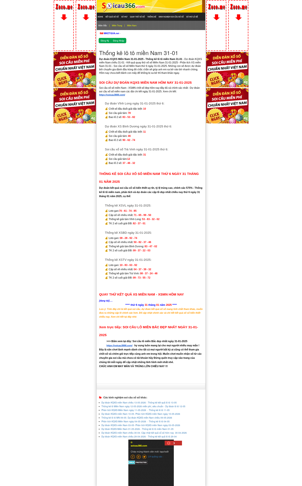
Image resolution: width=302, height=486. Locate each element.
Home (100, 17)
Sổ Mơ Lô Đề (192, 17)
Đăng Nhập (118, 40)
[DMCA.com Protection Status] (137, 462)
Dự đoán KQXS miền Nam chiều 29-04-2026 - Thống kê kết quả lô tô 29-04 (139, 436)
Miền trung (117, 25)
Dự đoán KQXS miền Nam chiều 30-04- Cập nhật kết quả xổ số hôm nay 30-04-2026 (144, 432)
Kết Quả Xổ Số (112, 17)
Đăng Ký (105, 40)
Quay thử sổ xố (137, 17)
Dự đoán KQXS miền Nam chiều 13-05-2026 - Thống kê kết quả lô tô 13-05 (139, 402)
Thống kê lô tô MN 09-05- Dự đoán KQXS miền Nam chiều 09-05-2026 (136, 417)
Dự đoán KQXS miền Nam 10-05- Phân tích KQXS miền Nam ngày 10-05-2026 (140, 413)
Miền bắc (102, 25)
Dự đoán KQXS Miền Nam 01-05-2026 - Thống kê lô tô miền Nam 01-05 (137, 428)
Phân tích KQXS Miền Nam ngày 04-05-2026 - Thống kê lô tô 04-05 (135, 421)
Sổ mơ (124, 17)
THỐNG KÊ (151, 17)
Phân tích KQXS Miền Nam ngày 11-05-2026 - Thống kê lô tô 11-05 (135, 410)
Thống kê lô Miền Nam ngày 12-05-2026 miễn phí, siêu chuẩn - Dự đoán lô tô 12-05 (143, 406)
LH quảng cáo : (155, 456)
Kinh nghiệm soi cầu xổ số (171, 17)
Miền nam (132, 25)
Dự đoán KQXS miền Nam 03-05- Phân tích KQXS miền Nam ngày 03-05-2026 (140, 425)
